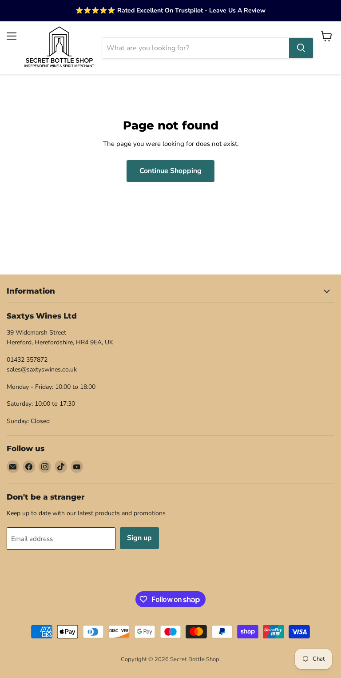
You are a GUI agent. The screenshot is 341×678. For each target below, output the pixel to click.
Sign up (139, 538)
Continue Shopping (170, 171)
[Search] (301, 48)
